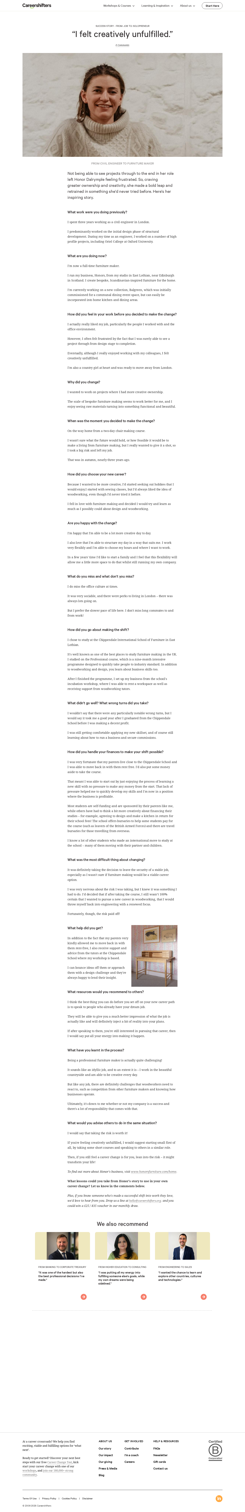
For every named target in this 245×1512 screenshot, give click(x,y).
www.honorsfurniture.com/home (153, 1172)
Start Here (212, 5)
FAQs (156, 1448)
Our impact (106, 1455)
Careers (129, 1462)
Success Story (105, 25)
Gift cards (159, 1462)
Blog (101, 1475)
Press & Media (108, 1468)
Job (126, 25)
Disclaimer (87, 1498)
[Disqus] (123, 1369)
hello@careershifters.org (145, 1201)
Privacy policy (49, 1498)
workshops (29, 1470)
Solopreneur (141, 25)
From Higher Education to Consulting (122, 1267)
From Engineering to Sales (175, 1267)
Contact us (160, 1468)
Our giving (105, 1462)
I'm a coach (131, 1455)
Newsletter (160, 1455)
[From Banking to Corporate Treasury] (84, 1297)
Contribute (131, 1448)
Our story (105, 1448)
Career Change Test (59, 1462)
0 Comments (122, 45)
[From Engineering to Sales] (204, 1297)
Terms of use (29, 1498)
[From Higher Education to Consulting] (144, 1297)
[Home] (36, 7)
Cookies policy (69, 1498)
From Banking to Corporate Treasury (62, 1267)
